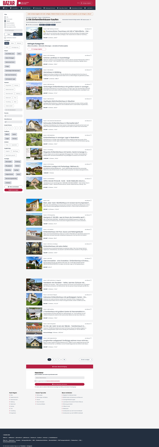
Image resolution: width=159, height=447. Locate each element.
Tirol (11, 408)
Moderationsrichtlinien (41, 440)
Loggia (7, 138)
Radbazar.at (70, 408)
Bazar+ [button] (47, 24)
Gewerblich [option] (14, 145)
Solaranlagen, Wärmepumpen (13, 70)
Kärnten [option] (16, 85)
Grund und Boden (41, 404)
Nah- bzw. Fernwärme (11, 75)
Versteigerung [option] (15, 47)
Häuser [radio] (8, 21)
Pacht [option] (7, 47)
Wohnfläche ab (8, 119)
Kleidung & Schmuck (50, 8)
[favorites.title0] (78, 3)
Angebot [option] (8, 151)
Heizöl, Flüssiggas (10, 58)
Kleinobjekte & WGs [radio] (11, 27)
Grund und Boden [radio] (10, 25)
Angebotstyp (7, 148)
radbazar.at (12, 437)
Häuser (38, 399)
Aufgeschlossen (9, 174)
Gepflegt (16, 170)
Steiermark (13, 404)
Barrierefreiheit (53, 440)
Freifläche (6, 131)
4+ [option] (20, 128)
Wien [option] (15, 101)
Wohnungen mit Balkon (42, 397)
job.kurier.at (19, 437)
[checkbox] (13, 37)
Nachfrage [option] (15, 151)
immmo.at (34, 437)
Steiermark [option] (8, 97)
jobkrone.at (27, 437)
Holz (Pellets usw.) (10, 53)
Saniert (18, 174)
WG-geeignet (9, 166)
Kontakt (18, 440)
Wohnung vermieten (72, 404)
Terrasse (14, 138)
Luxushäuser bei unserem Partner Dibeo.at (75, 401)
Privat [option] (7, 145)
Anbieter (6, 142)
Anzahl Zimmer (8, 125)
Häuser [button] (41, 24)
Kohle (19, 53)
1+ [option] (6, 128)
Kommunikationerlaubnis (9, 441)
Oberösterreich (14, 399)
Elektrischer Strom (10, 62)
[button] (23, 3)
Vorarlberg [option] (8, 101)
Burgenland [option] (8, 85)
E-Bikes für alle (71, 406)
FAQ (80, 440)
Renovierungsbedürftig (11, 178)
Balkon (7, 134)
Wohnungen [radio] (9, 19)
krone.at (46, 437)
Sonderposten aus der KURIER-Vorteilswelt (75, 413)
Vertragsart (7, 40)
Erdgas (7, 66)
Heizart (6, 50)
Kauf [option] (7, 43)
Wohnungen (39, 395)
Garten (14, 134)
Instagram (29, 446)
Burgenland (13, 413)
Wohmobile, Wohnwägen (45, 46)
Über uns (5, 440)
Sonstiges (6, 158)
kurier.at (40, 437)
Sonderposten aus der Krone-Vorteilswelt (75, 410)
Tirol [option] (15, 97)
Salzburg (12, 401)
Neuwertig (8, 170)
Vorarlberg (12, 410)
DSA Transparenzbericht (64, 440)
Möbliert (17, 166)
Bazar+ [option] (18, 34)
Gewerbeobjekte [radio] (10, 23)
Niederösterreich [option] (10, 89)
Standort (6, 82)
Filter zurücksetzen (14, 186)
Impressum (12, 440)
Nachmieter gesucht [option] (10, 155)
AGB (34, 440)
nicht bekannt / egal (10, 79)
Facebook (24, 446)
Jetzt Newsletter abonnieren (60, 384)
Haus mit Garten (40, 401)
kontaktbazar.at (53, 437)
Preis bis (6, 113)
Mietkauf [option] (19, 43)
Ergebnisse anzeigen (13, 190)
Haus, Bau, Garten (63, 8)
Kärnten (12, 406)
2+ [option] (11, 128)
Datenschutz (74, 440)
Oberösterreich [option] (9, 93)
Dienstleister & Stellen (77, 8)
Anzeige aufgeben (37, 49)
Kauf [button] (53, 24)
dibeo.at (6, 437)
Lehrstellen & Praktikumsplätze (60, 46)
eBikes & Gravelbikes (32, 46)
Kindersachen (38, 8)
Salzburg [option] (18, 93)
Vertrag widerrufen (26, 440)
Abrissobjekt (8, 161)
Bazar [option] (9, 34)
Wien (11, 395)
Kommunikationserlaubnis (53, 381)
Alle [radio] (7, 17)
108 (64, 359)
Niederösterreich (14, 397)
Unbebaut (8, 182)
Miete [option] (12, 43)
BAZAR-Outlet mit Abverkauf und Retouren (75, 397)
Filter (5, 14)
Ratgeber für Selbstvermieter (74, 395)
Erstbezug (17, 161)
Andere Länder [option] (9, 106)
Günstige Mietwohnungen (74, 399)
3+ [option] (15, 128)
